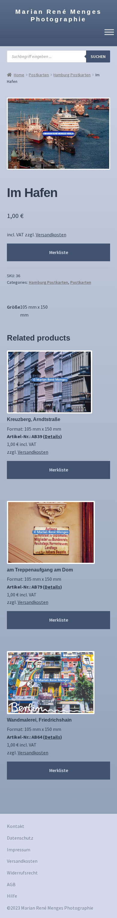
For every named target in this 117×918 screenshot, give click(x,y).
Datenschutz (20, 838)
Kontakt (15, 826)
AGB (11, 884)
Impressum (18, 850)
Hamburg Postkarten (72, 74)
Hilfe (12, 896)
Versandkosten (51, 235)
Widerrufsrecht (22, 873)
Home (19, 74)
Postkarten (39, 74)
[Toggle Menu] (109, 32)
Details (52, 436)
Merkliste (58, 252)
